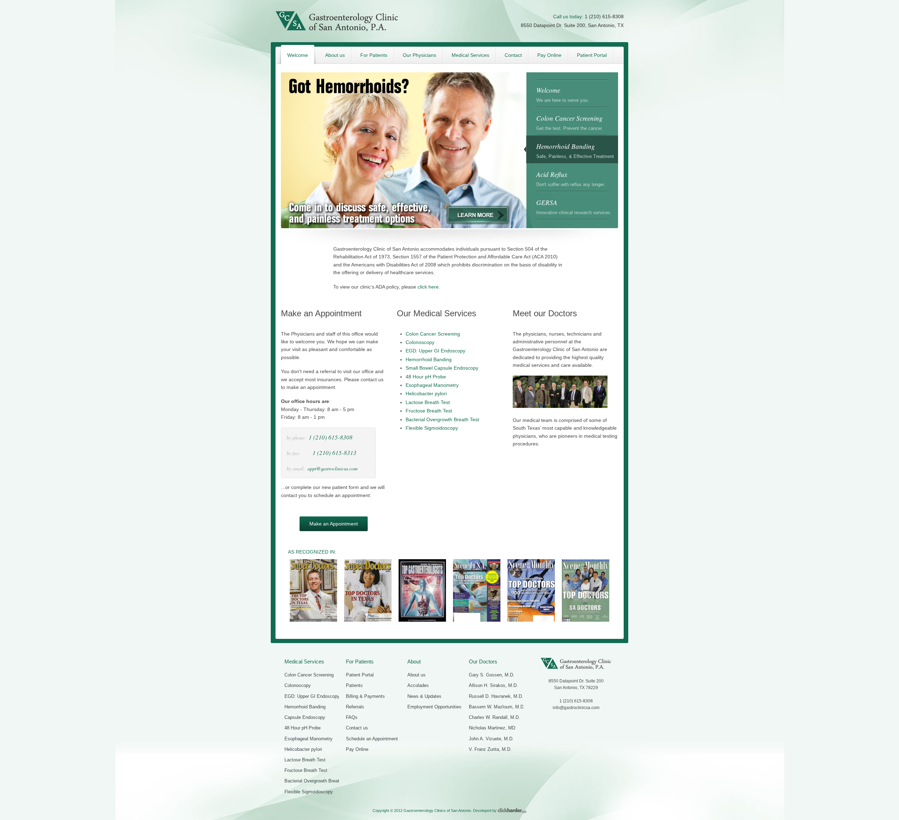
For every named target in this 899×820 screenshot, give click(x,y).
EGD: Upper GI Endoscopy (435, 350)
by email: (296, 468)
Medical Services (304, 661)
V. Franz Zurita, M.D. (490, 749)
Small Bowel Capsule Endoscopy (442, 368)
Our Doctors (483, 661)
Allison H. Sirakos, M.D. (493, 685)
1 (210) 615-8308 (604, 16)
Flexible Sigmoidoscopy (432, 428)
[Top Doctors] (476, 620)
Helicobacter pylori (426, 393)
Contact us (357, 727)
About (414, 661)
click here (428, 287)
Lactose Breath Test (428, 402)
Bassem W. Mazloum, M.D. (497, 706)
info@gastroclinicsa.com (576, 707)
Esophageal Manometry (432, 385)
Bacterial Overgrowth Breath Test (442, 419)
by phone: (296, 437)
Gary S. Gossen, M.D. (491, 674)
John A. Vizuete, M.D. (491, 738)
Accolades (418, 685)
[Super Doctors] (313, 620)
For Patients (360, 661)
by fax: (293, 453)
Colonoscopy (420, 342)
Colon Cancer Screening (433, 334)
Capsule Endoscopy (304, 717)
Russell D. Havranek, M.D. (496, 696)
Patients (354, 685)
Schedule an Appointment (372, 738)
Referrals (355, 706)
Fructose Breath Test (429, 411)
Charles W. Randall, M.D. (494, 717)
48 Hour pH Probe (426, 376)
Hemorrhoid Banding (429, 359)
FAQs (351, 717)
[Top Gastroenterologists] (422, 620)
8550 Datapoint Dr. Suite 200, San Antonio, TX (572, 25)
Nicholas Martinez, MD (492, 727)
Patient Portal (360, 674)
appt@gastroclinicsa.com (332, 468)
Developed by (485, 810)
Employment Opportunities (434, 706)
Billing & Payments (365, 696)
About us (416, 674)
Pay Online (357, 749)
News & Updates (424, 696)
